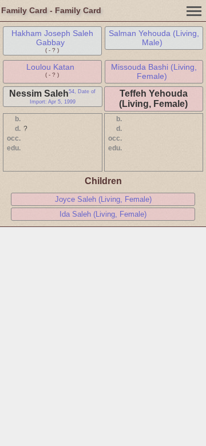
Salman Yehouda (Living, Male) (154, 38)
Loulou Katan (50, 66)
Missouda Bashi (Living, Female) (154, 71)
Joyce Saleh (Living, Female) (103, 199)
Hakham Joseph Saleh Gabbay (52, 38)
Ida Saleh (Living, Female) (103, 214)
